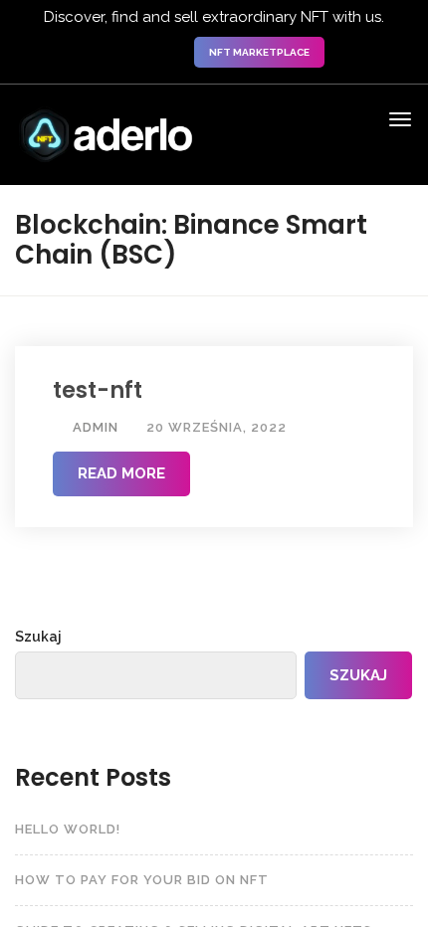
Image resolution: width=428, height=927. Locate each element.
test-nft (97, 391)
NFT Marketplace (259, 52)
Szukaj (38, 637)
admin (93, 427)
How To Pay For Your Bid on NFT (142, 879)
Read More (121, 473)
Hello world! (67, 829)
